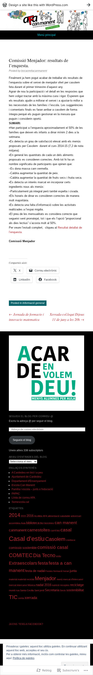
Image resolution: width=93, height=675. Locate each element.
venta (21, 598)
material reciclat (26, 579)
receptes (64, 585)
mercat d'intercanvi (73, 579)
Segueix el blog (22, 440)
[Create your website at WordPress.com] (46, 5)
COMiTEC (20, 555)
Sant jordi (39, 590)
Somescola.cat (20, 501)
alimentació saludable (59, 516)
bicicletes (49, 523)
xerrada (31, 598)
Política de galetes (23, 658)
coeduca (70, 540)
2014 (14, 515)
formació (58, 571)
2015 (23, 516)
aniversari (76, 516)
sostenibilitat (75, 590)
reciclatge (77, 585)
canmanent (18, 530)
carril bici (55, 530)
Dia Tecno (44, 555)
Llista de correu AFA (23, 497)
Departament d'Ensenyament (29, 481)
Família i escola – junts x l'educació (32, 489)
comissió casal (52, 547)
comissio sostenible (23, 548)
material (13, 579)
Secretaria (52, 590)
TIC (13, 597)
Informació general (33, 303)
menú (60, 579)
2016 (30, 516)
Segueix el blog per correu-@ (31, 416)
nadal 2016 (43, 585)
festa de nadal (35, 571)
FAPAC (16, 493)
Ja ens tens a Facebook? (26, 624)
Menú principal (46, 35)
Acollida (38, 516)
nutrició (55, 585)
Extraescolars (23, 563)
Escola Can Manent (23, 485)
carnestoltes (38, 529)
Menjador (45, 578)
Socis (63, 590)
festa (43, 563)
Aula (23, 523)
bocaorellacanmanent (34, 70)
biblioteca (32, 523)
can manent (66, 522)
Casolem (55, 539)
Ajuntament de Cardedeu (26, 476)
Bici (42, 523)
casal (66, 529)
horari (66, 571)
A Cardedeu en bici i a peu (27, 472)
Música (31, 585)
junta (73, 571)
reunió (12, 590)
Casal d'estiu (27, 538)
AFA (45, 516)
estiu (58, 556)
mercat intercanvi (18, 585)
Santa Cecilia (27, 590)
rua (17, 590)
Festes (49, 571)
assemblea (14, 523)
